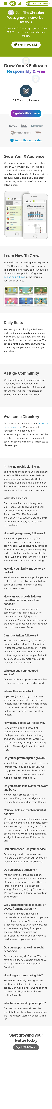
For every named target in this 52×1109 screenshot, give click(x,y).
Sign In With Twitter (26, 1047)
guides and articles (14, 277)
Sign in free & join (28, 44)
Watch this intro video (28, 140)
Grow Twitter (39, 3)
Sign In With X (26, 113)
